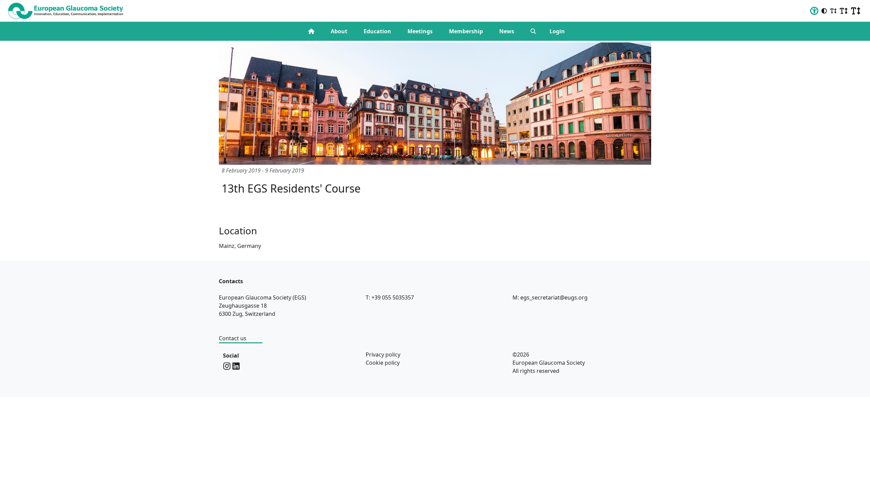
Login (557, 31)
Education (377, 31)
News (506, 31)
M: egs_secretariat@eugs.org (550, 297)
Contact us (232, 338)
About (339, 31)
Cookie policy (383, 362)
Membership (466, 31)
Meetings (420, 31)
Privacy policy (383, 354)
